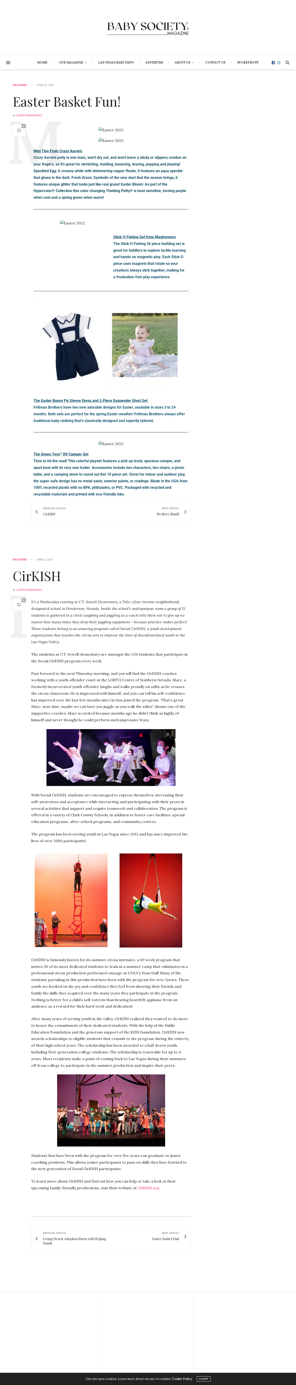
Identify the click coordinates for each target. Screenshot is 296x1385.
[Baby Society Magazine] (148, 27)
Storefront (248, 62)
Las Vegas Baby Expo (116, 62)
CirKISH (37, 575)
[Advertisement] (55, 1330)
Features (20, 85)
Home (42, 62)
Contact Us (215, 62)
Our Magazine (71, 62)
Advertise (154, 62)
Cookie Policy (182, 1379)
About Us (182, 62)
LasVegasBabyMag (29, 115)
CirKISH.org (148, 1188)
